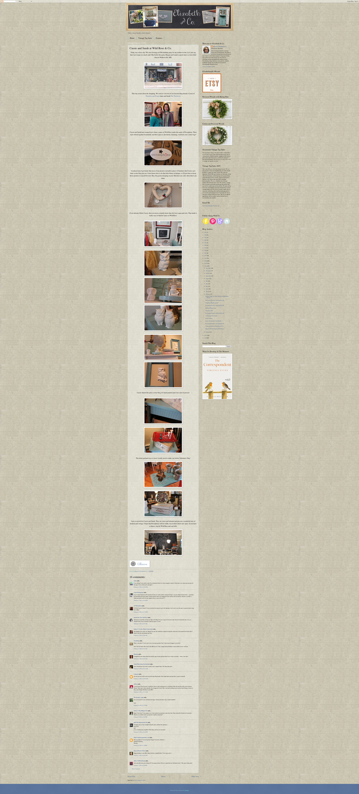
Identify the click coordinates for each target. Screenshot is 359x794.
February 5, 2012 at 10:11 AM (141, 668)
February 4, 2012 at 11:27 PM (141, 612)
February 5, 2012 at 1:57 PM (140, 705)
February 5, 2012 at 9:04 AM (140, 635)
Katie (135, 581)
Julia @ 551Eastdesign (139, 761)
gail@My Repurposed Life (140, 722)
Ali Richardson (138, 606)
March (207, 291)
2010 (205, 338)
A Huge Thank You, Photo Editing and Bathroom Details (217, 296)
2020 (205, 245)
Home (132, 38)
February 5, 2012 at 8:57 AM (140, 624)
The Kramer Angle (139, 697)
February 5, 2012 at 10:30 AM (141, 679)
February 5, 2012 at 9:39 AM (140, 659)
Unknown (136, 674)
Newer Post (131, 776)
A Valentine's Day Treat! (211, 316)
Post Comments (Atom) (139, 780)
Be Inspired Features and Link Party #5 (214, 323)
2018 (205, 250)
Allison (135, 684)
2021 (205, 243)
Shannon (136, 654)
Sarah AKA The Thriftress (141, 617)
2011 (205, 335)
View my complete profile (208, 66)
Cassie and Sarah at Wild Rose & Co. (214, 326)
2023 (205, 237)
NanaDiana (136, 641)
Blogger (187, 790)
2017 (205, 253)
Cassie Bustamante (138, 592)
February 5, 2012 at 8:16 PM (140, 717)
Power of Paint (208, 318)
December (208, 268)
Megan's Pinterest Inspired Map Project (214, 329)
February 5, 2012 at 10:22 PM (141, 732)
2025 (205, 232)
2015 (205, 258)
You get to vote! (209, 310)
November (208, 271)
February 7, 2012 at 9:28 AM (140, 755)
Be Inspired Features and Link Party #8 (214, 300)
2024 (205, 235)
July (207, 281)
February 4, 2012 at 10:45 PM (141, 600)
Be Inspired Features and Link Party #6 (214, 313)
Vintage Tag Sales (145, 38)
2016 (205, 255)
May (207, 286)
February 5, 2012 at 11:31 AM (141, 692)
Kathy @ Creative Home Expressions (143, 629)
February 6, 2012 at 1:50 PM (140, 745)
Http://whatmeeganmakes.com (141, 737)
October (208, 273)
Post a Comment (136, 769)
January (208, 332)
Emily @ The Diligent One (141, 711)
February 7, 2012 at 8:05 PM (140, 765)
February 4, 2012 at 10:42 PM (141, 587)
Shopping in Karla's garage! (211, 303)
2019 (205, 248)
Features (159, 38)
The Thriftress (175, 96)
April (207, 289)
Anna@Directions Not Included (142, 664)
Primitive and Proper (153, 96)
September (208, 276)
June (207, 284)
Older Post (195, 776)
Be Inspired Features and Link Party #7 (214, 305)
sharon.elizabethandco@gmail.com (210, 206)
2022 (205, 240)
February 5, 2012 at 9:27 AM (140, 649)
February (208, 294)
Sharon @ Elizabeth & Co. (141, 571)
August (207, 278)
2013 (205, 263)
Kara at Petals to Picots (140, 751)
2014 (205, 261)
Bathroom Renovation (210, 308)
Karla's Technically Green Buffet (213, 321)
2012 (205, 266)
